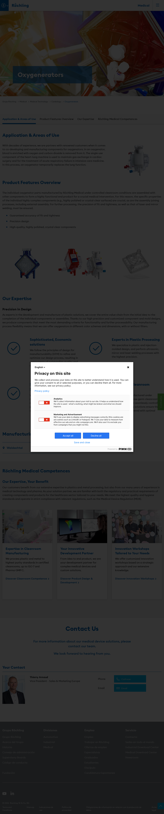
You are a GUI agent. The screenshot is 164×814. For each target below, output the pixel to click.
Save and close (82, 442)
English (39, 367)
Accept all (68, 435)
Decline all (96, 435)
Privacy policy (42, 391)
